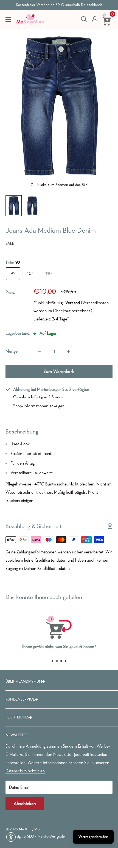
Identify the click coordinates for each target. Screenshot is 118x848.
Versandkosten (95, 302)
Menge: (11, 351)
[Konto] (94, 19)
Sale (9, 243)
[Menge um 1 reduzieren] (39, 351)
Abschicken (25, 803)
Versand (72, 302)
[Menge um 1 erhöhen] (68, 351)
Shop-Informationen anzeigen (38, 406)
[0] (106, 19)
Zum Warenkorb (59, 371)
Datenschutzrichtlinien (25, 771)
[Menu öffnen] (8, 19)
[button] (10, 836)
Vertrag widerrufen (93, 837)
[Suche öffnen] (84, 19)
